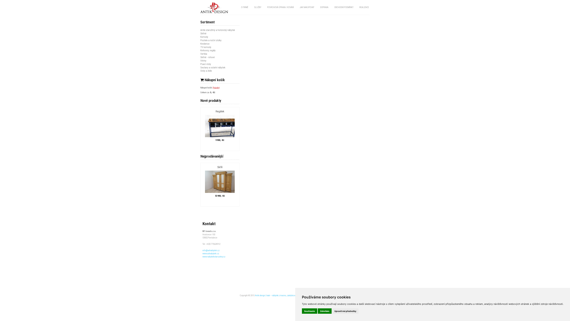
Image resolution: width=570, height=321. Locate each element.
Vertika (203, 53)
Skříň (220, 167)
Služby (257, 7)
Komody (204, 37)
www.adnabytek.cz (210, 253)
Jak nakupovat (307, 7)
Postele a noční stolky (210, 40)
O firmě (244, 7)
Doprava (324, 7)
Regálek (220, 111)
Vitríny (203, 60)
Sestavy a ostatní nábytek (212, 67)
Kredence (204, 43)
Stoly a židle (206, 70)
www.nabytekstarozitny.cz (213, 256)
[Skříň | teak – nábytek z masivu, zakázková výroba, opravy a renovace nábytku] (220, 182)
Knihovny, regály (208, 50)
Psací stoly (205, 64)
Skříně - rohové (207, 57)
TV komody (205, 47)
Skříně (203, 33)
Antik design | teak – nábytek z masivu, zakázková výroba (278, 295)
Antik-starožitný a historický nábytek (217, 30)
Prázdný (216, 87)
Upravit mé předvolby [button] (345, 311)
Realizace (364, 7)
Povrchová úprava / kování (280, 7)
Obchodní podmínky (343, 7)
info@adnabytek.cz (211, 250)
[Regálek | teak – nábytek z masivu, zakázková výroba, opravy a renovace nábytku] (220, 126)
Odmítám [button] (324, 311)
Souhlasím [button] (309, 311)
